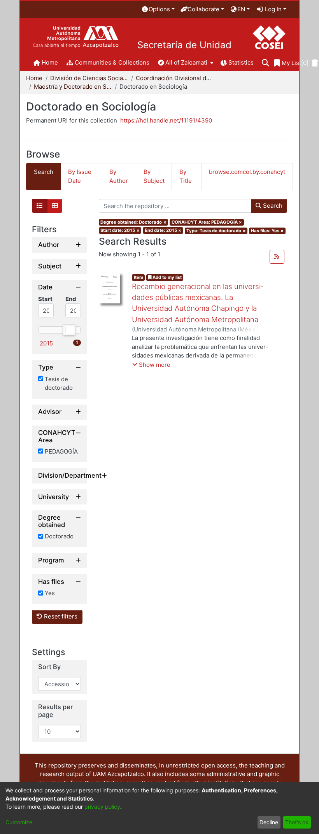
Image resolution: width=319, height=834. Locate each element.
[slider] (68, 329)
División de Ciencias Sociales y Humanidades (89, 78)
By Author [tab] (118, 176)
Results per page (55, 710)
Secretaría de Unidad (184, 45)
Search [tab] (43, 171)
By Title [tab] (185, 176)
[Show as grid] (55, 206)
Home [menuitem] (50, 62)
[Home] (75, 37)
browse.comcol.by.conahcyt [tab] (247, 171)
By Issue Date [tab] (79, 176)
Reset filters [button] (59, 616)
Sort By (49, 667)
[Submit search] (265, 63)
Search (271, 205)
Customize (18, 822)
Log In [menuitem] (272, 9)
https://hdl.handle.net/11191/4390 (166, 120)
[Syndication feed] (277, 257)
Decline (268, 822)
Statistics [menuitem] (241, 62)
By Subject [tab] (154, 176)
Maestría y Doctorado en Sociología (73, 86)
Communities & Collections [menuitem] (112, 62)
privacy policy (102, 806)
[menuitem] (158, 9)
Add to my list (166, 277)
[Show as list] (39, 206)
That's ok (296, 822)
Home (34, 78)
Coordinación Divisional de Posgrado (175, 78)
